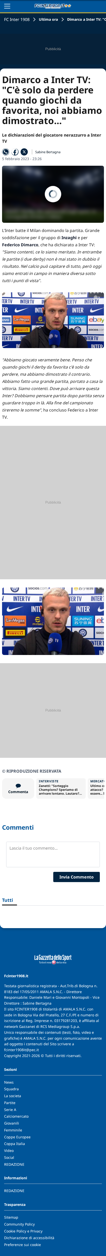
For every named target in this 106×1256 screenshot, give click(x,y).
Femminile (13, 1130)
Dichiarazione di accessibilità (29, 1237)
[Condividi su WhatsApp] (5, 151)
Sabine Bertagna (47, 152)
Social (9, 1157)
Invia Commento (76, 877)
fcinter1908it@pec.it (21, 1049)
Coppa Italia (14, 1143)
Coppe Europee (17, 1137)
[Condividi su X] (24, 151)
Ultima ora (48, 19)
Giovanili (11, 1123)
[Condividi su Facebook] (15, 151)
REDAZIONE (14, 1164)
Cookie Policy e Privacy (23, 1231)
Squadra (11, 1088)
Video (9, 1150)
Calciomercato (16, 1116)
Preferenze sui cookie (22, 1244)
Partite (9, 1102)
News (9, 1082)
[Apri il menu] (7, 6)
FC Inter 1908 (17, 19)
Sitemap (11, 1217)
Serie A (10, 1109)
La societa (12, 1095)
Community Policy (19, 1224)
